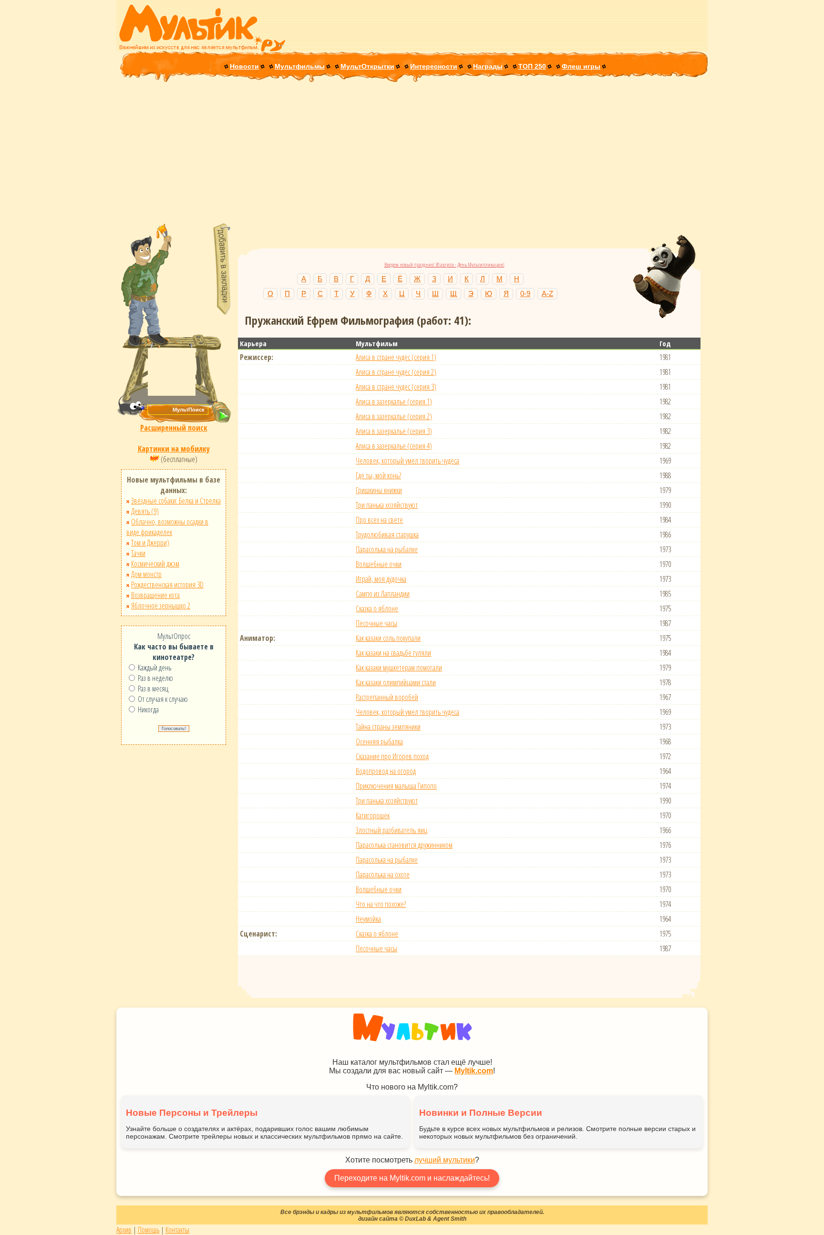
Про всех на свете (379, 520)
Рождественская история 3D (167, 584)
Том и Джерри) (150, 542)
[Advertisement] (412, 153)
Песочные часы (376, 623)
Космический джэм (155, 563)
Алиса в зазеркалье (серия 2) (394, 416)
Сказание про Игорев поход (392, 756)
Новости (244, 66)
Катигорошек (373, 815)
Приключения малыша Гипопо (396, 786)
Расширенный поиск (173, 427)
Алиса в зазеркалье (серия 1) (394, 401)
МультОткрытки (367, 66)
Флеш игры (581, 66)
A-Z (547, 293)
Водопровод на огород (386, 771)
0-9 (525, 293)
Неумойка (368, 919)
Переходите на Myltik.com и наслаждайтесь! (412, 1178)
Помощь (148, 1230)
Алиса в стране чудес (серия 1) (396, 357)
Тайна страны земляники (388, 726)
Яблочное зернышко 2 (160, 605)
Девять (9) (145, 511)
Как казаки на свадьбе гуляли (393, 653)
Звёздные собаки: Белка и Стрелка (176, 500)
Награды (488, 66)
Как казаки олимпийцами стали (396, 682)
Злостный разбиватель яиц (391, 830)
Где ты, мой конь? (378, 475)
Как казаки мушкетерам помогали (399, 667)
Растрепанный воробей (387, 697)
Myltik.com (473, 1071)
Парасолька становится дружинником (404, 845)
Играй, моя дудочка (381, 579)
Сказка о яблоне (377, 608)
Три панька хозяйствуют (387, 505)
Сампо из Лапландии (383, 593)
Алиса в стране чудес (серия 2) (396, 372)
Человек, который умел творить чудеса (407, 460)
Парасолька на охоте (383, 874)
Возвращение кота (155, 595)
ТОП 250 (532, 66)
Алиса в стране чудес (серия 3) (396, 386)
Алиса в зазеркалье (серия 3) (394, 431)
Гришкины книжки (379, 490)
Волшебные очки (379, 564)
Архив (124, 1230)
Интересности (433, 66)
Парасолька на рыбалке (387, 549)
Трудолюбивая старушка (387, 534)
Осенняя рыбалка (379, 741)
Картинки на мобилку (174, 448)
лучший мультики (444, 1160)
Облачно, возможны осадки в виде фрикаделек (167, 526)
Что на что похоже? (381, 904)
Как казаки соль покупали (388, 638)
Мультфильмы (300, 66)
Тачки (138, 553)
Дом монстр (146, 574)
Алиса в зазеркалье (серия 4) (394, 446)
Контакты (177, 1230)
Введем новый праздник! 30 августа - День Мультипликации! (444, 264)
